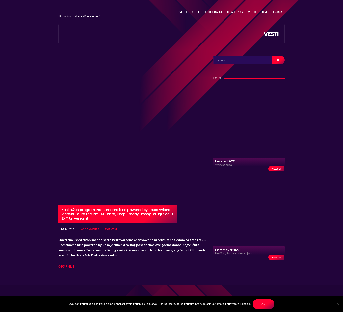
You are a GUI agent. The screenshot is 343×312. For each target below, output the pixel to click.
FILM (264, 12)
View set (276, 168)
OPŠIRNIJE (66, 266)
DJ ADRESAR (235, 12)
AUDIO (196, 12)
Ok (263, 304)
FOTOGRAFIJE (214, 12)
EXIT (108, 229)
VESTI (183, 12)
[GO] (278, 60)
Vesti (114, 229)
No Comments (89, 229)
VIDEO (252, 12)
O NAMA (277, 12)
